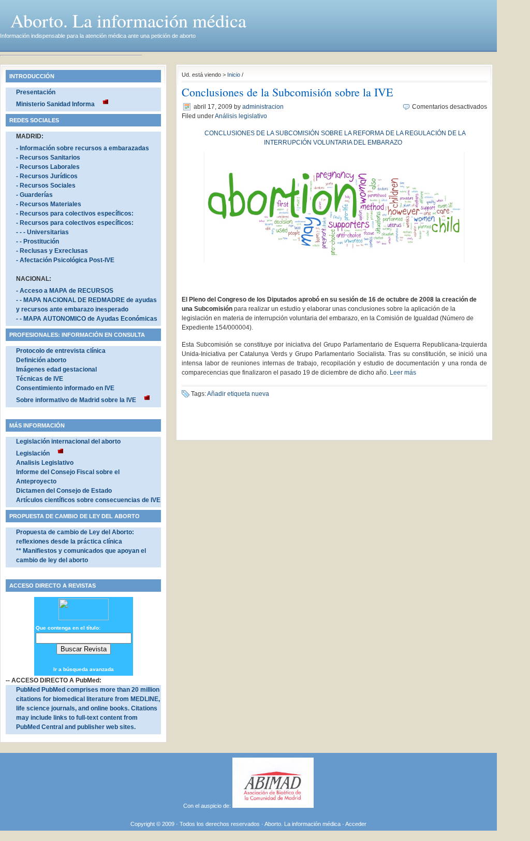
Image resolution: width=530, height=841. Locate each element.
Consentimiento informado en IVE (65, 388)
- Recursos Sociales (46, 185)
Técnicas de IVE (39, 378)
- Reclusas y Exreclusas (52, 250)
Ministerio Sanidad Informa (55, 104)
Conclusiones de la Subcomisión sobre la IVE (287, 91)
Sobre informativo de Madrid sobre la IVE (76, 400)
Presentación (35, 92)
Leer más (403, 372)
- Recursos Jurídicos (47, 176)
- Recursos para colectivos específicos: (75, 213)
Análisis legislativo (241, 116)
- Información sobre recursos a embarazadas (82, 148)
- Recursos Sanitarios (48, 157)
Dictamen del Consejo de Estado (64, 490)
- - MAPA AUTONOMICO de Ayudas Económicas (86, 318)
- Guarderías (34, 194)
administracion (263, 106)
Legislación (33, 453)
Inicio (233, 75)
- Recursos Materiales (48, 204)
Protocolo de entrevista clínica (61, 350)
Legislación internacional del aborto (68, 441)
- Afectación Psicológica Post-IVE (65, 260)
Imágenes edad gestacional (56, 369)
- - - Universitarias (42, 232)
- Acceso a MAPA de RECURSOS (64, 290)
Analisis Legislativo (44, 462)
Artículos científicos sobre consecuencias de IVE (88, 500)
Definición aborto (41, 360)
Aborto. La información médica (128, 20)
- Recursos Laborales (48, 166)
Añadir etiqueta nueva (238, 393)
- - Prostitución (37, 241)
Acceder (355, 824)
